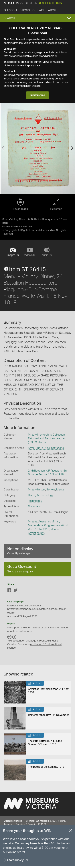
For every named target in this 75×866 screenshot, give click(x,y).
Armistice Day (36, 533)
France (43, 474)
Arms (31, 448)
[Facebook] (9, 591)
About (53, 10)
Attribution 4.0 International (46, 644)
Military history (36, 489)
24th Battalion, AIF (39, 470)
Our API (38, 10)
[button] (37, 18)
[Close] (70, 831)
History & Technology (40, 495)
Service (50, 489)
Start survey (15, 860)
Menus (60, 489)
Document (34, 506)
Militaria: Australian (39, 521)
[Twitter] (15, 591)
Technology (35, 501)
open (28, 627)
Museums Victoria (33, 3)
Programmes (52, 525)
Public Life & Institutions (50, 448)
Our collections (17, 10)
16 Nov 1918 (56, 474)
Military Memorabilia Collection (46, 434)
